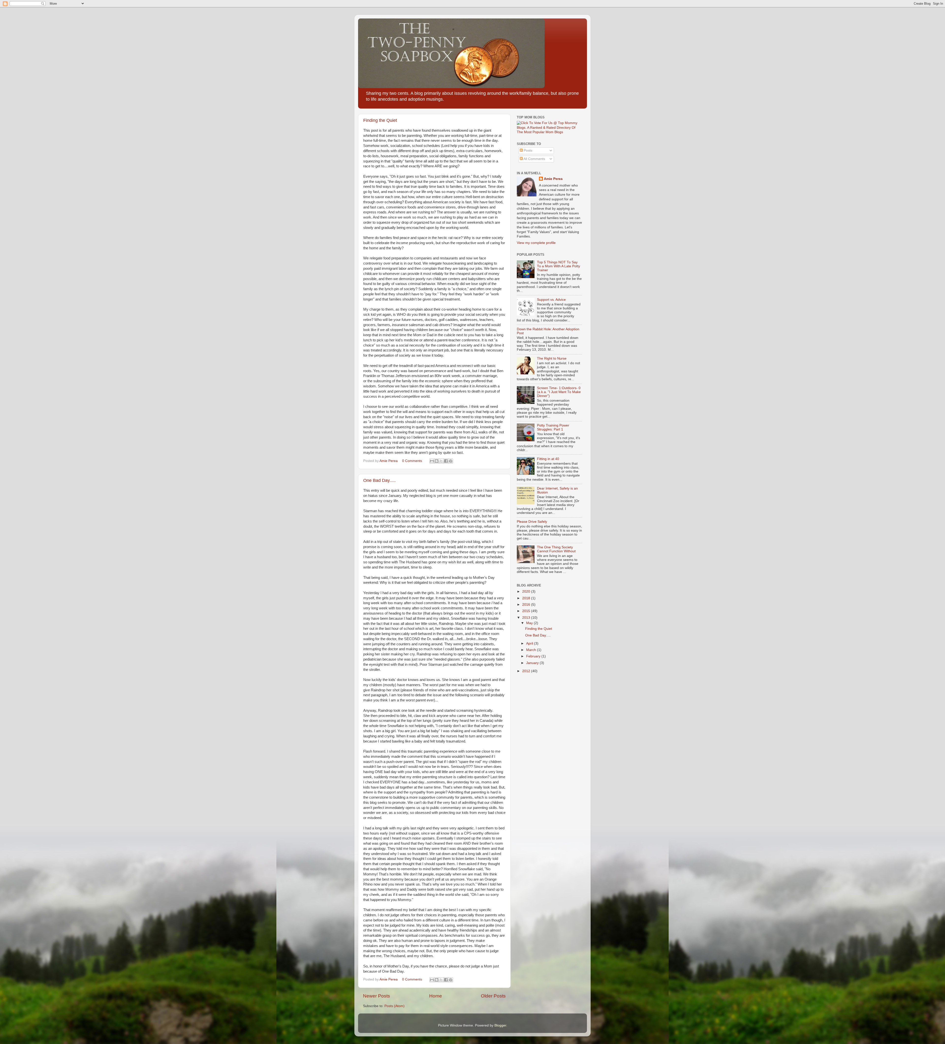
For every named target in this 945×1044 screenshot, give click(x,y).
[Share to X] (441, 461)
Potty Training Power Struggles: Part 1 (553, 427)
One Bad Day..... (379, 480)
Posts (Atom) (394, 1006)
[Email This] (431, 461)
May (530, 623)
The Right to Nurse (552, 358)
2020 (526, 591)
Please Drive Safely (532, 521)
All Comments (534, 159)
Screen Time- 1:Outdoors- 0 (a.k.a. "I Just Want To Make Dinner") (559, 392)
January (533, 663)
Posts (527, 150)
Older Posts (493, 995)
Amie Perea (553, 179)
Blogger (500, 1025)
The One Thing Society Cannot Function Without (556, 549)
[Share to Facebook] (445, 461)
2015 (526, 611)
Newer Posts (376, 995)
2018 (526, 598)
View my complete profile (536, 243)
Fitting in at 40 (548, 459)
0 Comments (412, 461)
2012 (526, 671)
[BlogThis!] (436, 461)
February (533, 656)
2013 (526, 617)
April (530, 643)
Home (435, 995)
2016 (526, 604)
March (531, 650)
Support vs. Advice (551, 299)
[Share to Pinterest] (450, 461)
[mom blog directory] (549, 132)
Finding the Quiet (380, 120)
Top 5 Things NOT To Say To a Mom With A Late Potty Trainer (558, 266)
